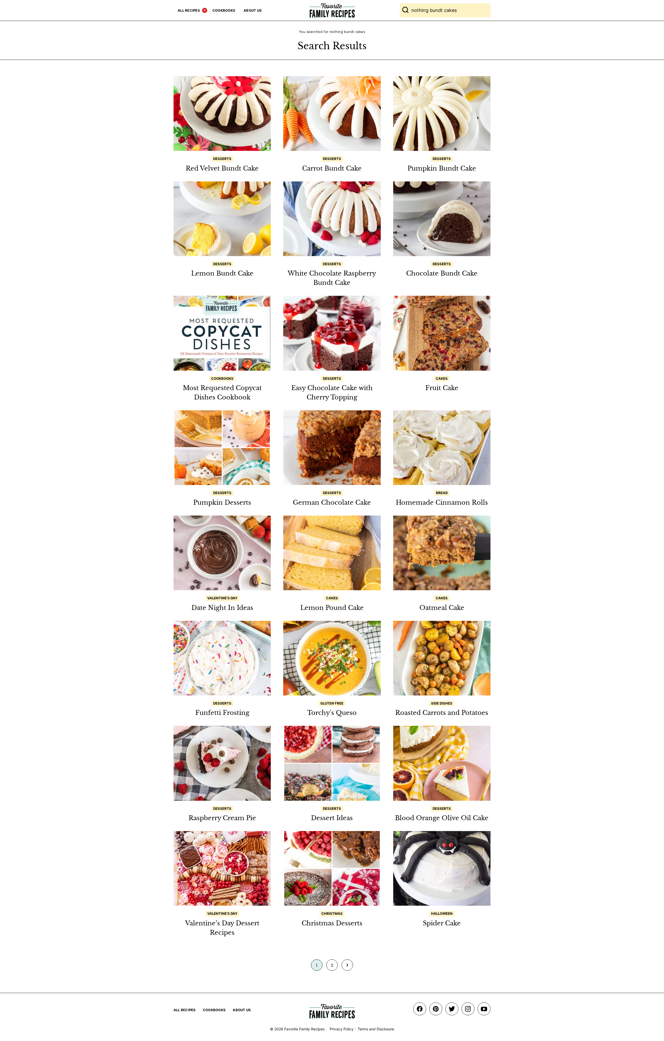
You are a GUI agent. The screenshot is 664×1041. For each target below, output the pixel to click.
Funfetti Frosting (222, 712)
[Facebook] (419, 1008)
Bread (442, 493)
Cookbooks (223, 10)
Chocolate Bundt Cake (442, 273)
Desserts (222, 159)
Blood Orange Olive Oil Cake (441, 818)
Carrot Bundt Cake (332, 168)
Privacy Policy (342, 1029)
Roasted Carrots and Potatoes (441, 712)
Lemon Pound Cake (332, 607)
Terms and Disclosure (376, 1029)
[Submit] (405, 10)
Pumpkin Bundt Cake (441, 168)
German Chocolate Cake (332, 502)
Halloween (442, 913)
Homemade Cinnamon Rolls (442, 502)
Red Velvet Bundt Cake (222, 168)
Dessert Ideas (332, 818)
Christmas (332, 913)
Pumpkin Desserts (222, 502)
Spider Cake (442, 923)
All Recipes (189, 10)
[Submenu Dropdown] (204, 10)
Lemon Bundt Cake (222, 273)
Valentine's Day (222, 598)
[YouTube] (484, 1008)
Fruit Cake (441, 388)
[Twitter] (451, 1008)
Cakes (442, 378)
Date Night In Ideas (222, 607)
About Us (253, 10)
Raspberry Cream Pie (222, 818)
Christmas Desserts (332, 923)
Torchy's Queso (332, 712)
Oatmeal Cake (441, 607)
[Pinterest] (435, 1008)
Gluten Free (331, 703)
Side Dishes (441, 703)
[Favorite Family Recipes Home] (332, 10)
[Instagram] (467, 1008)
